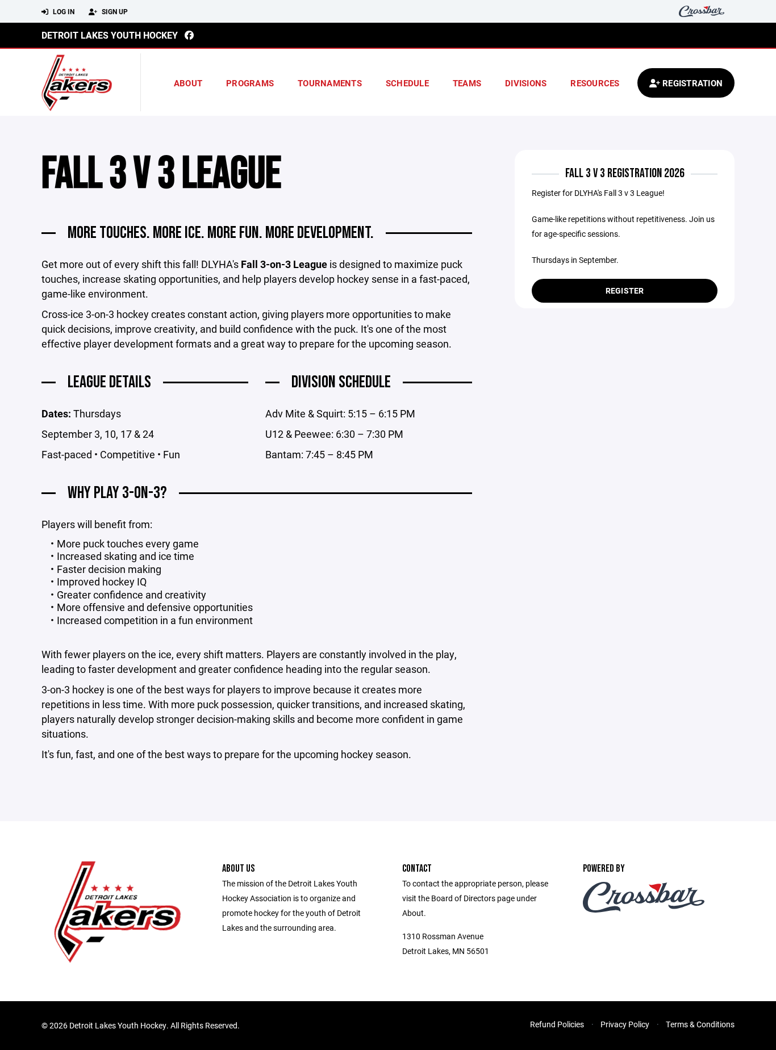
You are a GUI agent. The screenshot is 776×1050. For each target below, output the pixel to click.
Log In (62, 11)
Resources (594, 83)
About (188, 83)
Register (625, 290)
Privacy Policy (624, 1024)
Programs (250, 83)
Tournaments (330, 83)
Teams (467, 83)
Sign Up (114, 11)
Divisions (525, 83)
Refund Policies (557, 1024)
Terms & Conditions (700, 1024)
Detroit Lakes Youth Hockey (109, 35)
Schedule (407, 83)
